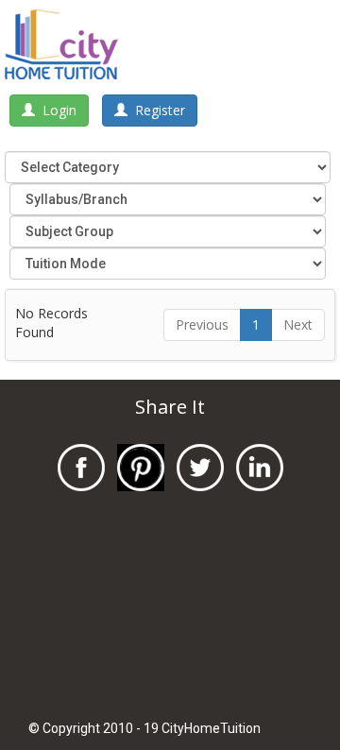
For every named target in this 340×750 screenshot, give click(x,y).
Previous (202, 324)
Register (156, 110)
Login (55, 110)
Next (298, 324)
